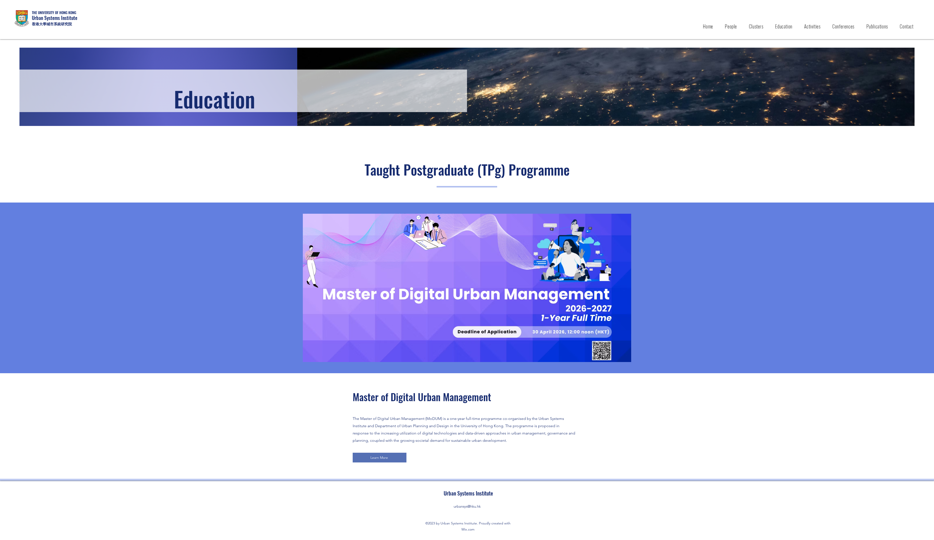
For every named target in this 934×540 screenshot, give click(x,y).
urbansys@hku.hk (467, 506)
